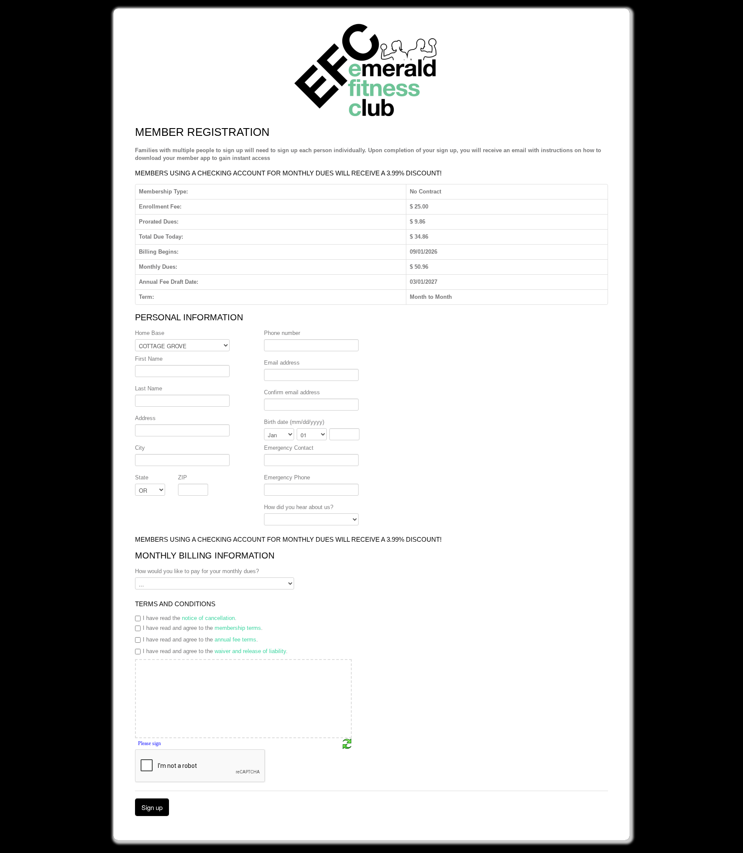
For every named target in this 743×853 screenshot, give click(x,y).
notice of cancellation (208, 618)
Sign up (152, 807)
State (141, 477)
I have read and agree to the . (203, 628)
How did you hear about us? (298, 507)
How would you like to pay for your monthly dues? (197, 571)
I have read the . (189, 618)
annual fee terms (235, 639)
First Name (149, 359)
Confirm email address (292, 392)
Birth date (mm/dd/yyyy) (294, 422)
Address (145, 418)
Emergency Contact (288, 448)
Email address (282, 362)
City (140, 448)
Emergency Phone (287, 477)
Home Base (149, 333)
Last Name (148, 388)
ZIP (182, 477)
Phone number (282, 333)
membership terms (238, 628)
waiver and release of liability (250, 651)
